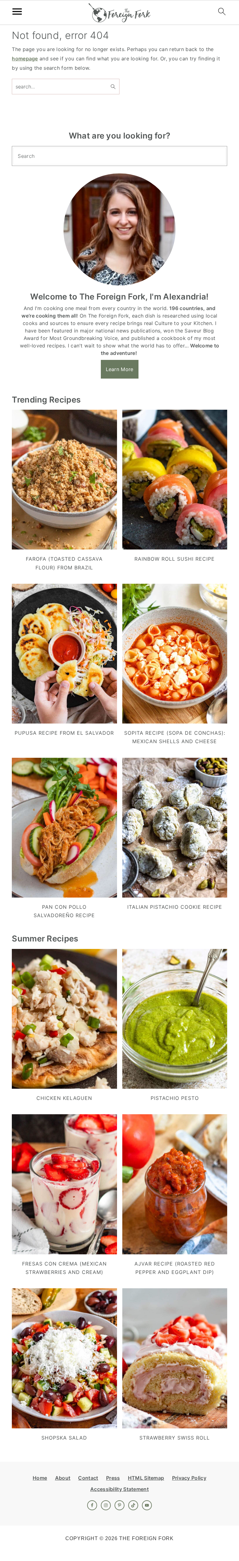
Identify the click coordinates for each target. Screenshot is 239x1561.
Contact (88, 1478)
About (63, 1478)
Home (40, 1478)
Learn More (120, 369)
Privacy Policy (189, 1478)
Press (113, 1478)
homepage (25, 58)
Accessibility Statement (119, 1489)
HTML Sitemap (146, 1478)
